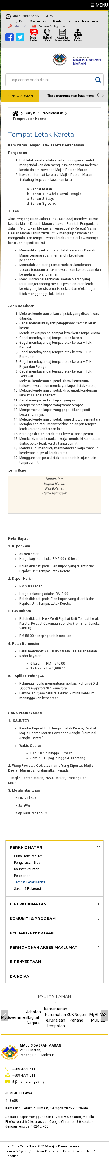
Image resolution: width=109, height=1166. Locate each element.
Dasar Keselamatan (77, 1151)
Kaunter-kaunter (26, 869)
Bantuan (73, 21)
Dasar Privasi (45, 1151)
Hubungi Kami (16, 21)
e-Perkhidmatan (28, 904)
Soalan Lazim (40, 21)
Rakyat (30, 113)
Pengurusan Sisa (27, 863)
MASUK (19, 26)
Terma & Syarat (16, 1151)
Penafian (11, 1156)
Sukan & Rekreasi (27, 889)
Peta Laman (91, 21)
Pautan (58, 21)
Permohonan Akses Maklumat (43, 947)
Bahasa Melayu (49, 26)
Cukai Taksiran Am (28, 856)
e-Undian (19, 976)
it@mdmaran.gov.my (28, 1082)
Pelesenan (22, 876)
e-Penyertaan (25, 961)
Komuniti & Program (33, 918)
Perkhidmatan (52, 113)
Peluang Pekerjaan (32, 933)
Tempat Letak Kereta (30, 882)
